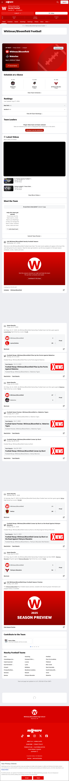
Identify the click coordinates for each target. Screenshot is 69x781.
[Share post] (63, 290)
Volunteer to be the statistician (34, 130)
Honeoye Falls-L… (30, 659)
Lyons (26, 664)
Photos (36, 22)
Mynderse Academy (30, 670)
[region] (34, 771)
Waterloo (61, 387)
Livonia (27, 662)
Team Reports (9, 364)
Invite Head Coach (13, 229)
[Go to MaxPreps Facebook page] (46, 736)
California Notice (39, 747)
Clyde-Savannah (8, 662)
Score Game (13, 66)
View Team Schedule (34, 93)
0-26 (26, 332)
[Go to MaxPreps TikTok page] (22, 736)
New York (6, 105)
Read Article (7, 376)
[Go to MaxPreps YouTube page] (28, 736)
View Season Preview (9, 627)
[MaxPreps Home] (9, 2)
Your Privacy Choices (34, 749)
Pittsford (48, 662)
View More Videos (34, 195)
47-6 (19, 389)
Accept (27, 778)
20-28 (19, 500)
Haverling (27, 656)
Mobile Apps (38, 741)
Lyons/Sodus (7, 332)
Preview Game (58, 48)
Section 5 (6, 109)
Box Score (6, 349)
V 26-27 (17, 13)
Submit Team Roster (34, 236)
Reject (38, 778)
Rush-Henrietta (50, 667)
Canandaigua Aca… (9, 659)
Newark (27, 672)
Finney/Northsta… (9, 670)
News (41, 22)
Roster (16, 22)
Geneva (6, 675)
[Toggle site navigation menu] (2, 2)
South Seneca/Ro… (51, 670)
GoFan (29, 758)
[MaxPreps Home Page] (23, 25)
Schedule (10, 22)
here (44, 207)
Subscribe (29, 744)
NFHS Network (37, 758)
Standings (22, 22)
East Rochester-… (9, 664)
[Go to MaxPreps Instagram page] (34, 736)
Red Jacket (49, 664)
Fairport (6, 667)
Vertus (62, 498)
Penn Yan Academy (51, 659)
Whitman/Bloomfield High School (34, 713)
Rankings (30, 22)
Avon (5, 656)
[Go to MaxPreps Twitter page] (40, 736)
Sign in (64, 2)
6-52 (44, 559)
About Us (30, 741)
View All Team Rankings (34, 114)
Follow (52, 13)
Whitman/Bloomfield (16, 290)
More (46, 22)
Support (33, 751)
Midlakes (27, 667)
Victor (47, 672)
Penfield (48, 656)
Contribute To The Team (34, 278)
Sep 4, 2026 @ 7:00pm (13, 60)
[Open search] (57, 2)
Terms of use (28, 747)
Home (4, 22)
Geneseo (6, 672)
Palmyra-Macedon (24, 559)
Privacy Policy (38, 744)
